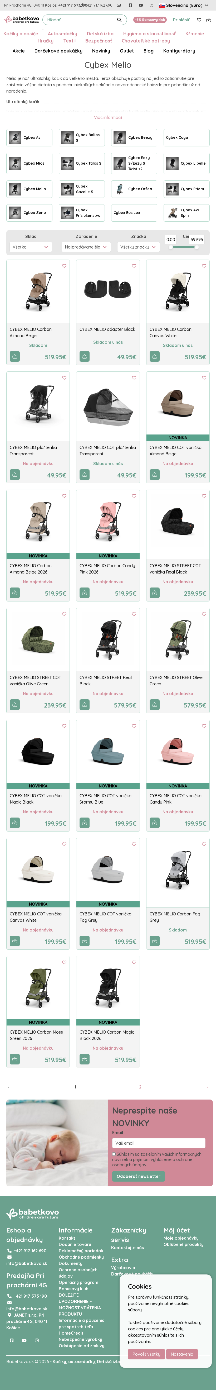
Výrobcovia (123, 1267)
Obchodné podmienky (81, 1257)
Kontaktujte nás (127, 1247)
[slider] (170, 247)
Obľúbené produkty (184, 1244)
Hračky (45, 41)
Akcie (19, 51)
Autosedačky (62, 33)
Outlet (127, 51)
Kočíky (59, 1361)
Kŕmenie (194, 33)
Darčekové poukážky (58, 51)
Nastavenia (182, 1354)
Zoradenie (86, 236)
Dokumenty (70, 1263)
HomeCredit (71, 1333)
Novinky (101, 51)
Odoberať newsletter (138, 1176)
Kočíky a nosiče (20, 33)
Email (117, 1132)
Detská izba (100, 33)
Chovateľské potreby (146, 41)
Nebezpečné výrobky (80, 1339)
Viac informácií (108, 117)
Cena (188, 236)
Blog (149, 51)
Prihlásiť (181, 19)
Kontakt (67, 1238)
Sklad (31, 236)
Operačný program (78, 1282)
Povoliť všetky (146, 1354)
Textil (69, 41)
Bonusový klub (74, 1288)
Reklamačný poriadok (81, 1250)
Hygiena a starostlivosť (149, 33)
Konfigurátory (179, 51)
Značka (138, 236)
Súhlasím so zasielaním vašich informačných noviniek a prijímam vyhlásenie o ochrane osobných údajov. (157, 1159)
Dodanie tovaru (75, 1244)
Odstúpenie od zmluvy (81, 1345)
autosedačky (81, 1361)
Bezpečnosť (98, 41)
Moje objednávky (181, 1238)
